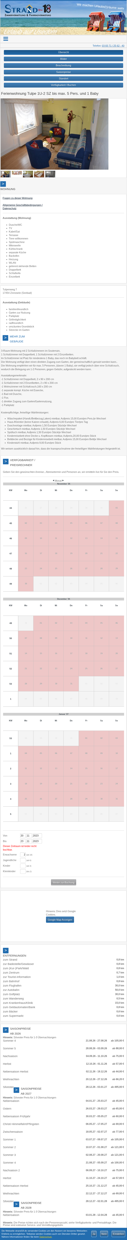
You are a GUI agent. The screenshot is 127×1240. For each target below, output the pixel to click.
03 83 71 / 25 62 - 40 (113, 45)
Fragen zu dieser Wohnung (18, 198)
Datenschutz (45, 1237)
